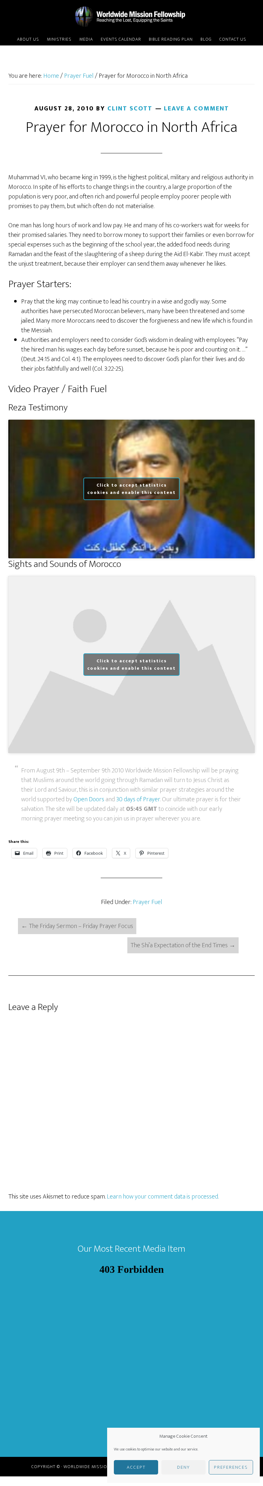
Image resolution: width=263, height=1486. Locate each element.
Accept (136, 1467)
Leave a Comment (196, 108)
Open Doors (88, 799)
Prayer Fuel (147, 902)
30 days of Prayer (138, 799)
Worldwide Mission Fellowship (131, 17)
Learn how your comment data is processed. (163, 1196)
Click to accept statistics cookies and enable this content (131, 488)
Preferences (231, 1467)
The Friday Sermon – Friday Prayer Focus (77, 926)
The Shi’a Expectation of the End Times (183, 945)
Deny (183, 1467)
